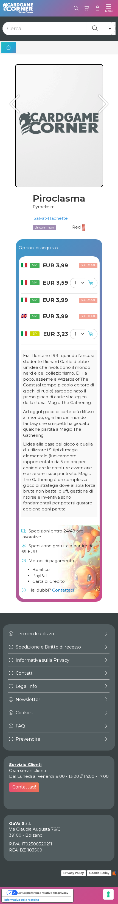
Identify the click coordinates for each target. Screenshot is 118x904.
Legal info (26, 686)
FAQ (20, 726)
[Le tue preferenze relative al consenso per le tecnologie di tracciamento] (108, 894)
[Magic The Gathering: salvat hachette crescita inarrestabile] (101, 104)
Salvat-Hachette (50, 218)
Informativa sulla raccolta (21, 899)
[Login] (97, 8)
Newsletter (27, 699)
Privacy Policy (73, 873)
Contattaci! (63, 590)
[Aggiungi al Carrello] (91, 283)
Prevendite (27, 739)
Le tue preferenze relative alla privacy (43, 892)
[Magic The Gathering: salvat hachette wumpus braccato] (16, 104)
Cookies (23, 712)
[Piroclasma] (59, 125)
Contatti (24, 673)
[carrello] (87, 8)
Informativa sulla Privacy (42, 660)
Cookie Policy (99, 873)
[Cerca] (76, 8)
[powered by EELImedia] (115, 873)
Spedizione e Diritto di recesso (48, 647)
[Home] (8, 47)
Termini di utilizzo (34, 633)
